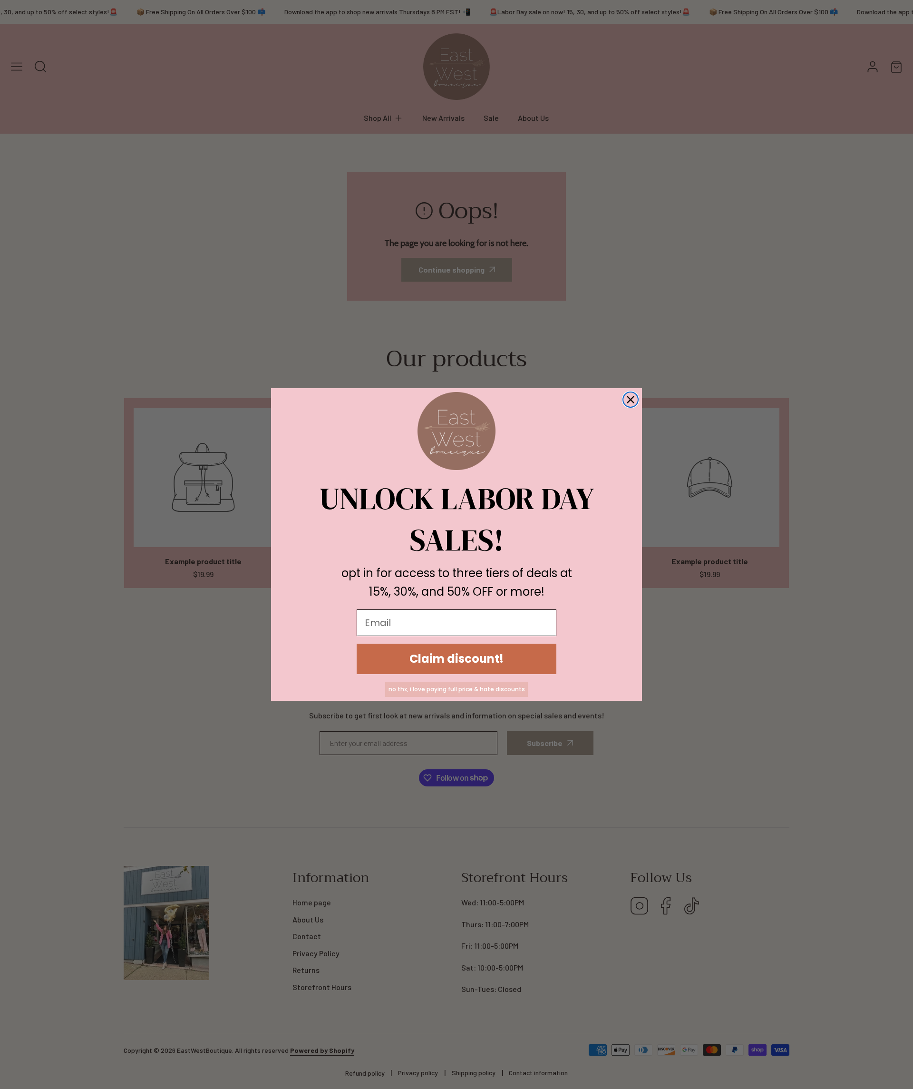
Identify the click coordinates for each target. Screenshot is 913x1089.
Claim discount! (456, 659)
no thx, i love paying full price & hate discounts (457, 689)
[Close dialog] (630, 399)
